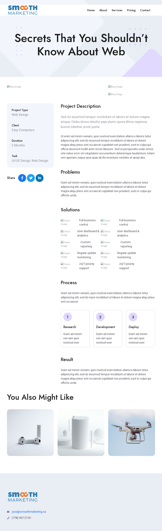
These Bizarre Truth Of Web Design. (78, 451)
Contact (145, 10)
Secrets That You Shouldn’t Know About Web (26, 449)
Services (117, 10)
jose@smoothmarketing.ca (29, 511)
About (103, 10)
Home (91, 10)
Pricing (131, 10)
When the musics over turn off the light (131, 451)
